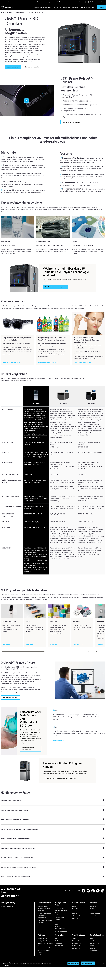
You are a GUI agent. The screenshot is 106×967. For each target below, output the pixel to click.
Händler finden (76, 941)
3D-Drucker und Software (63, 7)
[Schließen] (103, 963)
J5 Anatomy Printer (77, 915)
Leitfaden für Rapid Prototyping (60, 918)
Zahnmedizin (93, 906)
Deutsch (4, 2)
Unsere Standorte (94, 943)
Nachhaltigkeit (93, 950)
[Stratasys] (7, 7)
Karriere (92, 945)
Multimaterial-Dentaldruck (44, 913)
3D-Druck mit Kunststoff (61, 931)
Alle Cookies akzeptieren (88, 963)
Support (49, 2)
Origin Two (75, 908)
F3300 (74, 906)
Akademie (92, 948)
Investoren (92, 953)
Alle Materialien (59, 945)
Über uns (81, 2)
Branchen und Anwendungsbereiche (44, 7)
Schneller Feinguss (42, 938)
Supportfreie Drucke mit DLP (45, 920)
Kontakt (92, 941)
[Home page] (3, 12)
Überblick (92, 938)
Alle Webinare (41, 954)
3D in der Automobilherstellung (60, 927)
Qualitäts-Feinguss (43, 906)
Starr (56, 938)
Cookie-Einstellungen (73, 963)
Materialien (75, 7)
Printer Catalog (20, 12)
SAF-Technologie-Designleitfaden (42, 916)
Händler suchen (61, 2)
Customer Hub (76, 945)
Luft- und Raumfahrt (95, 913)
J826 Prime (91, 403)
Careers (72, 2)
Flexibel (57, 941)
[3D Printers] (14, 12)
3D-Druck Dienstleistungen (87, 7)
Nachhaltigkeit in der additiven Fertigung (45, 944)
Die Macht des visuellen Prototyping (44, 909)
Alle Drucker (75, 918)
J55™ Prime (36, 403)
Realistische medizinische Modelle (61, 923)
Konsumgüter (93, 915)
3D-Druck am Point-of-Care (45, 948)
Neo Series (75, 911)
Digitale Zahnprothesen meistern (44, 951)
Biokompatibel (58, 943)
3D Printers (8, 12)
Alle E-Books (41, 922)
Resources (39, 2)
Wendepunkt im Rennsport (44, 941)
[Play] (27, 100)
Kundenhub (93, 2)
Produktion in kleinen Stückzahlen (60, 914)
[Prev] (89, 651)
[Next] (96, 651)
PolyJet (31, 12)
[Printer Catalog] (27, 12)
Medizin (92, 908)
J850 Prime (63, 403)
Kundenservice (76, 948)
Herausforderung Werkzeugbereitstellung (61, 909)
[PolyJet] (35, 12)
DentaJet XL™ (76, 913)
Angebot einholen (76, 943)
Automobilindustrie (94, 911)
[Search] (102, 2)
